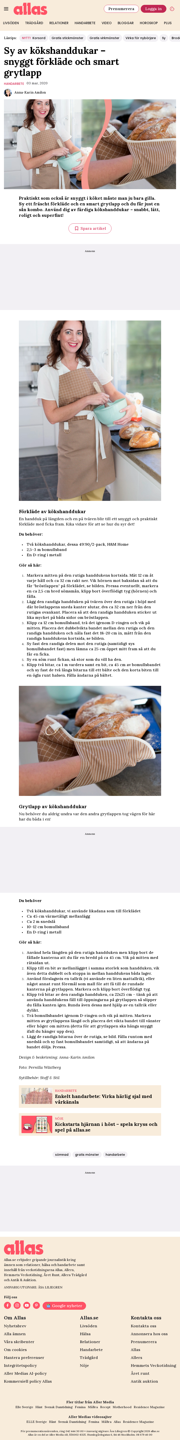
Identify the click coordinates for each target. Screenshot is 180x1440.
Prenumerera (121, 8)
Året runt (140, 1373)
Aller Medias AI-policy (25, 1373)
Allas (135, 1349)
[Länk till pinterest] (36, 1306)
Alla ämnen (15, 1333)
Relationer (58, 23)
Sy (164, 38)
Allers (136, 1357)
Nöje (84, 1365)
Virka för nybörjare (141, 38)
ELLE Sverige (36, 1422)
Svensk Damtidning (59, 1407)
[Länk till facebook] (7, 1306)
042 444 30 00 (75, 1431)
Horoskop (149, 23)
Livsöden (11, 23)
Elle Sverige (24, 1407)
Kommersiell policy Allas (28, 1381)
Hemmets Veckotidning (153, 1365)
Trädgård (34, 23)
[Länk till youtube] (26, 1306)
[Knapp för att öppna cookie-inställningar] (172, 9)
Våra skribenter (19, 1341)
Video (107, 23)
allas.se (155, 1431)
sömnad (61, 1154)
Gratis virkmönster (104, 38)
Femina (80, 1407)
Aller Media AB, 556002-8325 (67, 1434)
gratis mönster (87, 1154)
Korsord (33, 38)
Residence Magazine (149, 1407)
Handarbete (85, 23)
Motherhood (122, 1407)
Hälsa (85, 1333)
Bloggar (126, 23)
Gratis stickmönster (67, 38)
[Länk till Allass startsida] (56, 9)
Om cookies (15, 1349)
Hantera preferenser (24, 1357)
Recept (105, 1407)
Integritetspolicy (20, 1365)
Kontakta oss (143, 1325)
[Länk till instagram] (17, 1306)
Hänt (38, 1407)
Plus (168, 23)
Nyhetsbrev (15, 1325)
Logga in (153, 8)
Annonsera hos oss (149, 1333)
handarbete (14, 83)
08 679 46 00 (144, 1434)
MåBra (93, 1407)
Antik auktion (144, 1381)
